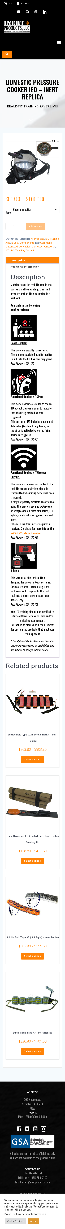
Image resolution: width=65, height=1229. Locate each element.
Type (8, 212)
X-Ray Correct (26, 250)
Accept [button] (33, 1221)
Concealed (25, 246)
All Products (37, 238)
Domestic (37, 246)
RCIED (14, 250)
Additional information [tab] (25, 266)
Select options (32, 759)
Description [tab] (18, 260)
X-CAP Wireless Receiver (26, 533)
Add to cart (35, 226)
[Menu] (59, 43)
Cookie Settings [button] (15, 1221)
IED (8, 250)
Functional (49, 246)
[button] (54, 141)
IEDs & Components (22, 242)
